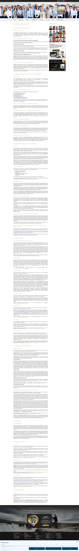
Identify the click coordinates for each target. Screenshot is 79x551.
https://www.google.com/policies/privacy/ (36, 473)
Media (53, 19)
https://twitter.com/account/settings (19, 268)
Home (14, 19)
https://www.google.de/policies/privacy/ (33, 413)
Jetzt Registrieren (61, 13)
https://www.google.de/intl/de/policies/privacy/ (24, 486)
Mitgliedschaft (34, 19)
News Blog (37, 538)
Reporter (27, 19)
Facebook (36, 536)
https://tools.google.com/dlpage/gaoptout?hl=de (26, 376)
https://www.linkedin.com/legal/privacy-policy (21, 317)
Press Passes (37, 537)
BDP (25, 537)
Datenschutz (48, 536)
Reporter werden (59, 537)
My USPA (47, 19)
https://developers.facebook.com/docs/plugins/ (33, 245)
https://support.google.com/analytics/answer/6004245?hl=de (35, 383)
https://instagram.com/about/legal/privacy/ (20, 303)
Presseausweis (20, 19)
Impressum (47, 537)
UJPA (25, 536)
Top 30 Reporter (59, 536)
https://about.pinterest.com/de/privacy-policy (37, 342)
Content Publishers (59, 19)
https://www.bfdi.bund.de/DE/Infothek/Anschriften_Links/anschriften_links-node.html (30, 116)
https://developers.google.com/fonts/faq (41, 472)
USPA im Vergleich (16, 536)
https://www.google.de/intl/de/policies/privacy (26, 457)
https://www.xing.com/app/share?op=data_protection (35, 328)
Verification (41, 19)
